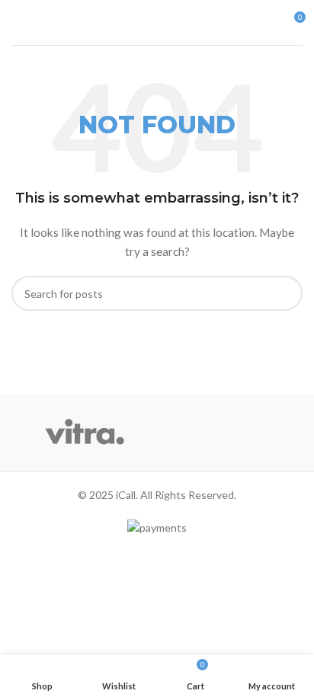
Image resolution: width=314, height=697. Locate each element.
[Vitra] (84, 433)
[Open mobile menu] (17, 23)
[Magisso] (230, 433)
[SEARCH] (285, 293)
